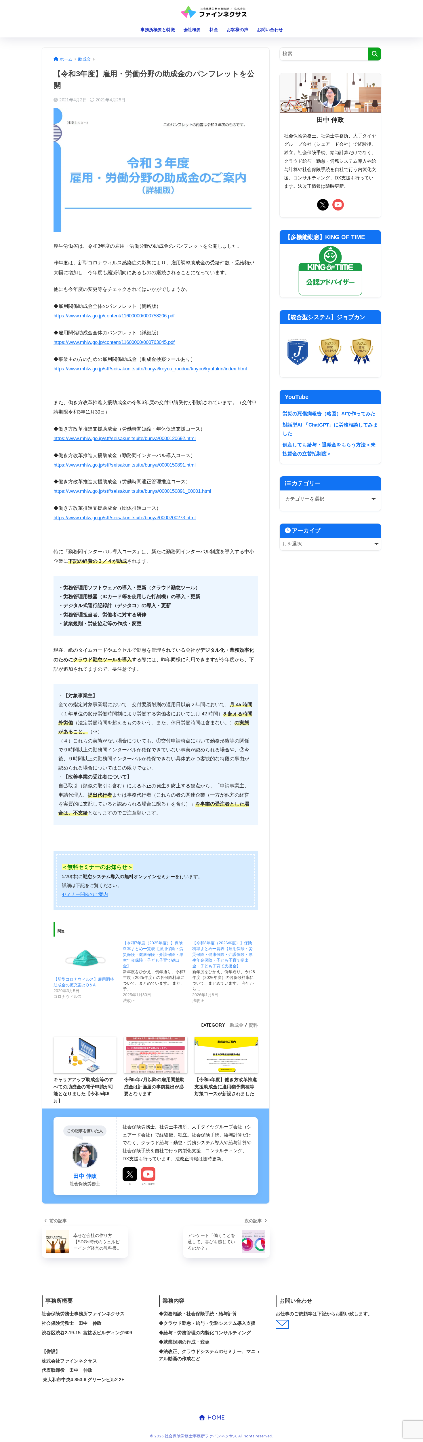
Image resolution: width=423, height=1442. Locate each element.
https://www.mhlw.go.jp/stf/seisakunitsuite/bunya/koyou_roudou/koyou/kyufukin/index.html (150, 369)
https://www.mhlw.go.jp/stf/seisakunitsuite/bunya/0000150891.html (125, 465)
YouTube (148, 1184)
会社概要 (192, 29)
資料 (253, 1025)
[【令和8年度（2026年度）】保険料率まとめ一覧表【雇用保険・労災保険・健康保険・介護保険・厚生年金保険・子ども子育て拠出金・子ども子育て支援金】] (227, 971)
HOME (215, 1417)
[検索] (374, 54)
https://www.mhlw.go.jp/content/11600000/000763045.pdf (114, 342)
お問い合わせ (270, 29)
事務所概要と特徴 (157, 29)
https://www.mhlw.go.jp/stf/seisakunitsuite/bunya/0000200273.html (125, 517)
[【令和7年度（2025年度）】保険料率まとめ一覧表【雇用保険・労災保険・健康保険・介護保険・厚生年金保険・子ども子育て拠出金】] (157, 971)
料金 (213, 29)
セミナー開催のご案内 (85, 894)
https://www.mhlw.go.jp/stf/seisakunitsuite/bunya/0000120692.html (125, 438)
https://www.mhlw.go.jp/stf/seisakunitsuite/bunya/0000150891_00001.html (132, 491)
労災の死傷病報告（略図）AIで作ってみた (329, 413)
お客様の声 (237, 29)
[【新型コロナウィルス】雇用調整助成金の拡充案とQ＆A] (85, 958)
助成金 (236, 1025)
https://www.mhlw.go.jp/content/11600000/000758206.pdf (114, 316)
